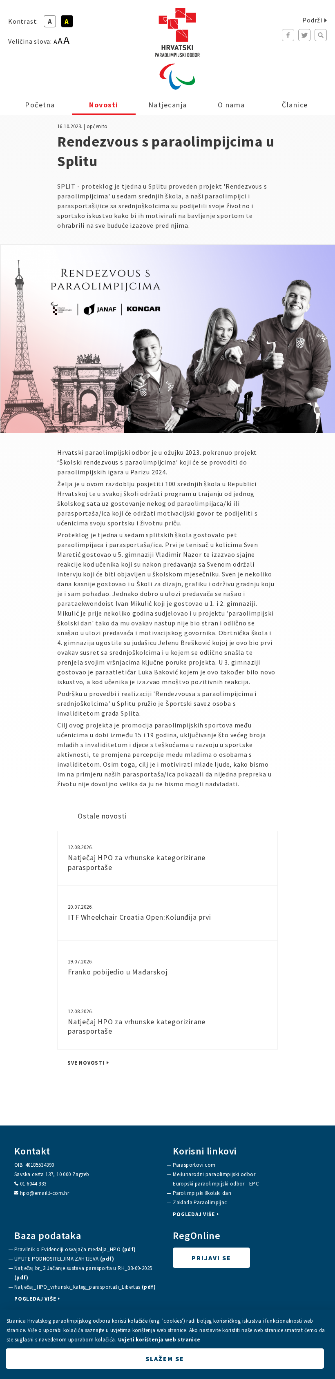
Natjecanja (167, 104)
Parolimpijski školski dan (202, 1193)
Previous (17, 339)
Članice (295, 104)
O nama (231, 104)
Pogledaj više (193, 1214)
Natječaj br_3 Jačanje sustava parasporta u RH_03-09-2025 (83, 1273)
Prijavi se (211, 1258)
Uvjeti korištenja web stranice (159, 1339)
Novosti (103, 104)
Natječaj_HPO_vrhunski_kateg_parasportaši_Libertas (85, 1286)
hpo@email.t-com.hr (44, 1193)
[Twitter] (304, 35)
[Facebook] (288, 35)
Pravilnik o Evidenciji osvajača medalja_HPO (75, 1249)
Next (317, 339)
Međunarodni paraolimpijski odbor (214, 1174)
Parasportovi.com (194, 1164)
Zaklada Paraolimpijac (200, 1202)
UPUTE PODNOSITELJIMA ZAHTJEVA (64, 1258)
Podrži (312, 20)
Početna (40, 104)
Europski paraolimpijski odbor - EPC (216, 1183)
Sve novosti (86, 1063)
